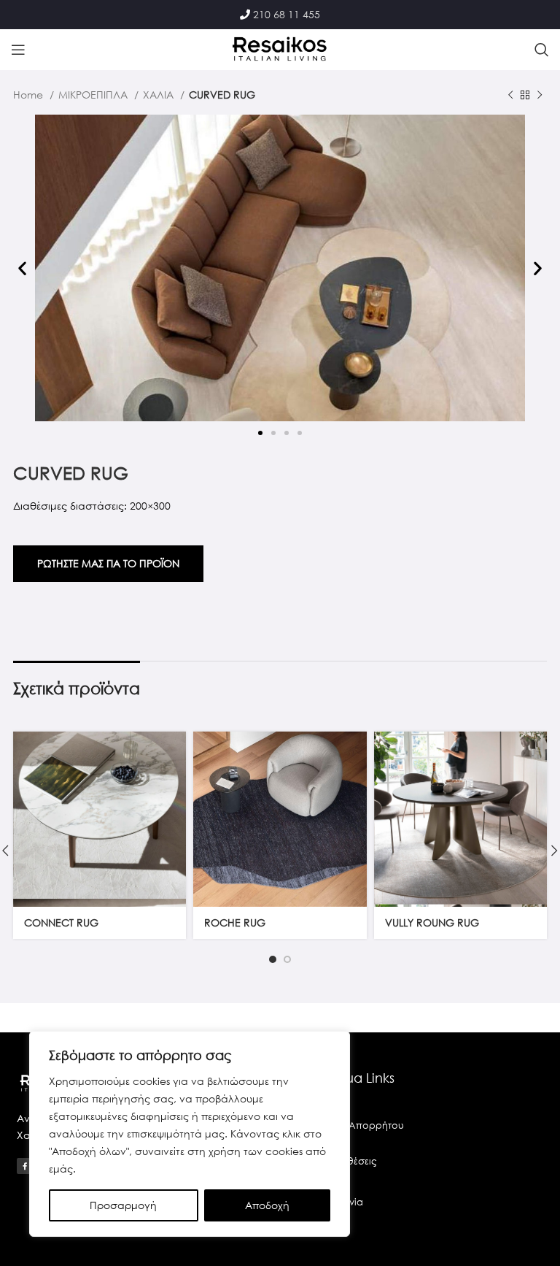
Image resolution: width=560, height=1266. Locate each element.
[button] (22, 268)
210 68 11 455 (286, 14)
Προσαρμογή (123, 1205)
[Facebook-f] (25, 1166)
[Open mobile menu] (18, 49)
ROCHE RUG (234, 922)
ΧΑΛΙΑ (159, 94)
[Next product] (539, 95)
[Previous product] (510, 95)
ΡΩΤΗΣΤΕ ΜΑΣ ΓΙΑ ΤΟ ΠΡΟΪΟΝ (108, 563)
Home (29, 94)
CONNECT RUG (61, 922)
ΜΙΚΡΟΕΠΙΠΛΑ (94, 94)
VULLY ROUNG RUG (432, 922)
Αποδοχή (267, 1205)
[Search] (541, 49)
